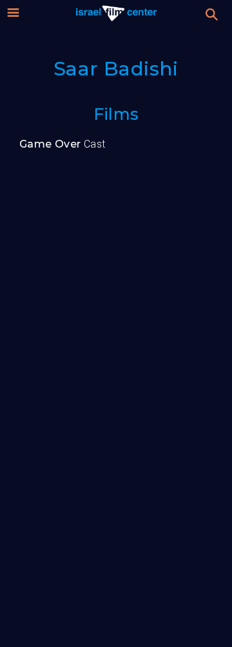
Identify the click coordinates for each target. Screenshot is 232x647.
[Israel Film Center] (116, 13)
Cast (62, 144)
